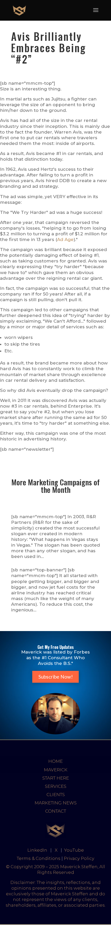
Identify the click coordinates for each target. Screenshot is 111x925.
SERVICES (55, 786)
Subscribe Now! (55, 677)
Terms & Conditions (38, 858)
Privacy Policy (79, 858)
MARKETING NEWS (56, 802)
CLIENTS (55, 794)
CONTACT (55, 811)
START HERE (55, 778)
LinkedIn (37, 850)
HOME (55, 761)
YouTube (74, 850)
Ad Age (65, 239)
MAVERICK (55, 769)
